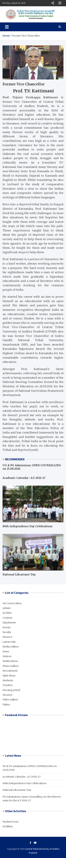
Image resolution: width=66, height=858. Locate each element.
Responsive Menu (52, 3)
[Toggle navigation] (7, 26)
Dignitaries (9, 622)
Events (6, 627)
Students (8, 680)
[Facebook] (30, 842)
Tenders (8, 685)
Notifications (10, 661)
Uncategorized (11, 690)
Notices (7, 656)
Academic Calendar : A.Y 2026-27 (24, 478)
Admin (6, 608)
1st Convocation (12, 603)
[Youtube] (35, 842)
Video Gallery (10, 699)
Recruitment (10, 670)
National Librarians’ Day (19, 574)
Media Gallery (11, 646)
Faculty (7, 632)
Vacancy (7, 694)
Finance (7, 636)
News (6, 651)
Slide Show (9, 675)
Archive (7, 612)
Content (7, 617)
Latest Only (9, 641)
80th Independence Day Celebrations (27, 526)
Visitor (6, 704)
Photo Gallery (11, 665)
